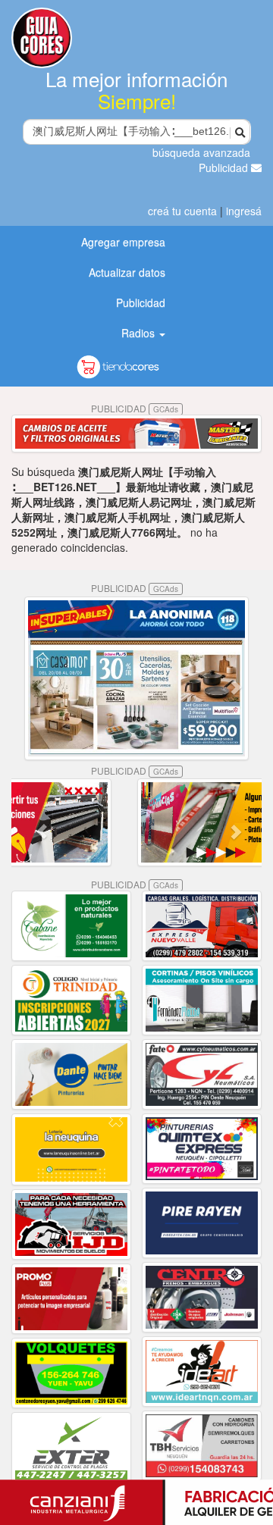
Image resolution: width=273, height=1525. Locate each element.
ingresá (244, 210)
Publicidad (225, 167)
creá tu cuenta (182, 210)
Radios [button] (139, 332)
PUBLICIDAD (134, 408)
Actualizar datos (127, 272)
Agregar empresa (123, 241)
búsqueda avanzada (201, 152)
